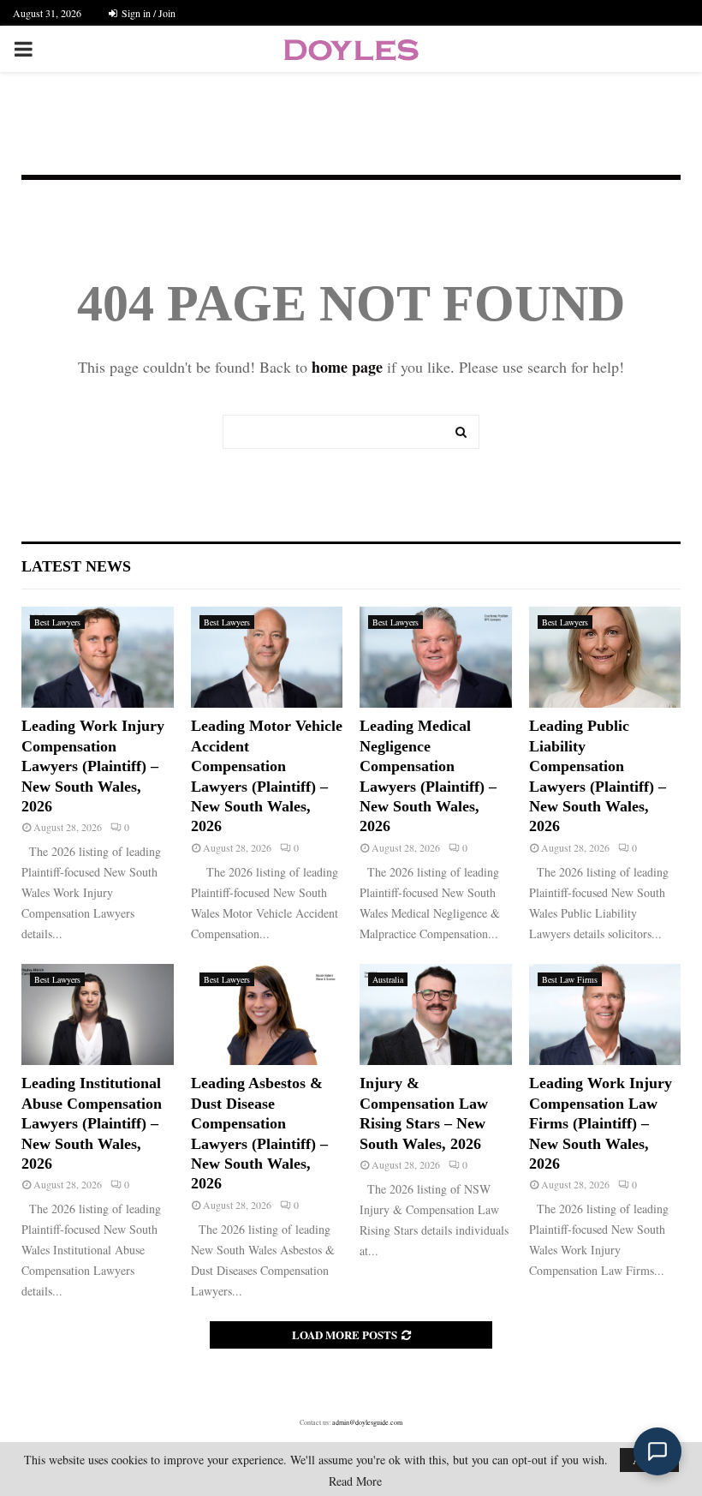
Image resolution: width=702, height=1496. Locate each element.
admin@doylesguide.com (367, 1422)
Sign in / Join (147, 13)
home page (347, 367)
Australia (387, 979)
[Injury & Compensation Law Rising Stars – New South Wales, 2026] (436, 1014)
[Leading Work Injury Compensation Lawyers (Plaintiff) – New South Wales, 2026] (97, 657)
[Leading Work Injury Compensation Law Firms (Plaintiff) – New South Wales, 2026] (605, 1014)
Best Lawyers (57, 622)
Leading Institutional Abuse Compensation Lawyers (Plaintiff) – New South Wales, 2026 (91, 1123)
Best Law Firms (570, 979)
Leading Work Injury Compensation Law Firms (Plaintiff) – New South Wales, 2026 (600, 1123)
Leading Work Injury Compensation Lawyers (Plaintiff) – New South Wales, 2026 (92, 766)
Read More (355, 1481)
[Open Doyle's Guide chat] (657, 1451)
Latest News (76, 566)
